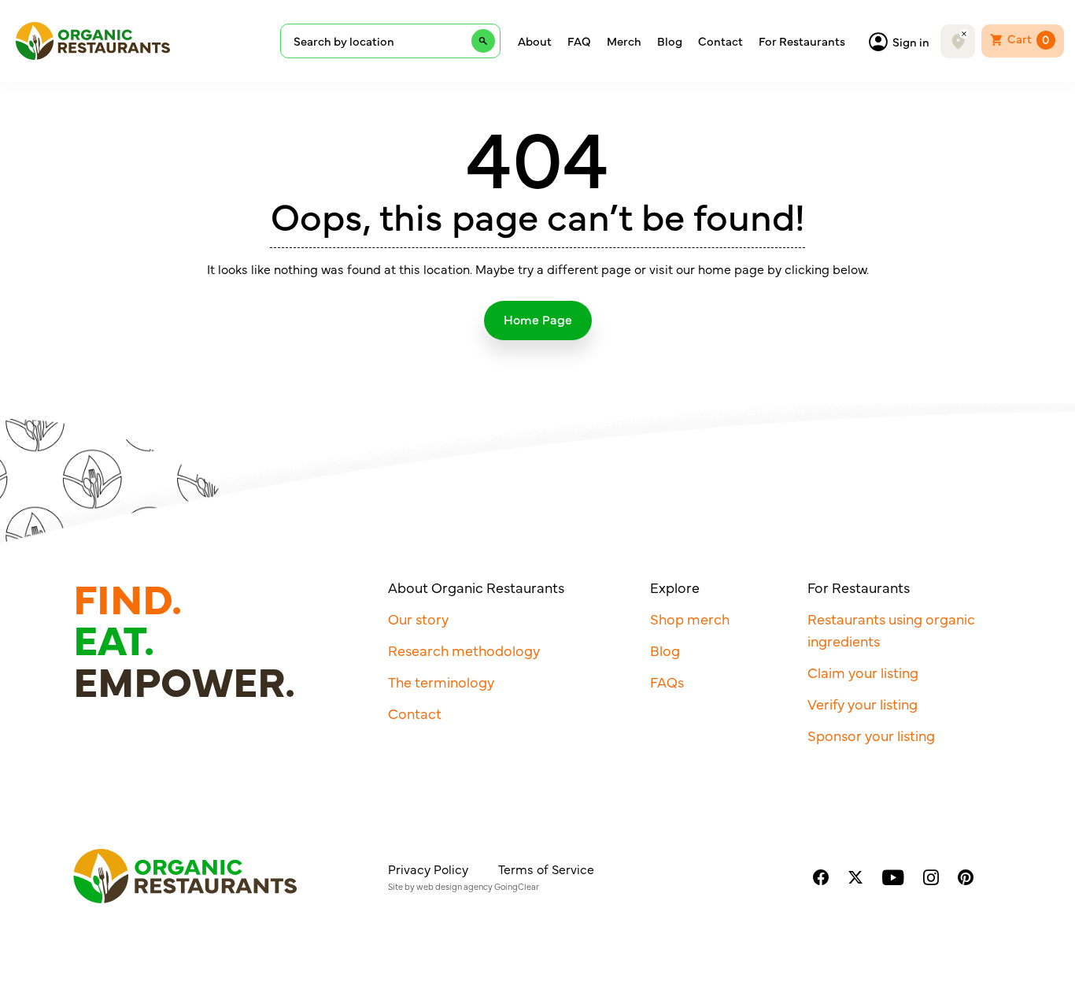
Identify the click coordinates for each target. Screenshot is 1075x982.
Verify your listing (862, 703)
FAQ (579, 41)
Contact (720, 41)
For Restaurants (802, 41)
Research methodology (464, 650)
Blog (669, 41)
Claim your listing (862, 672)
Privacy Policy (428, 868)
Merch (624, 41)
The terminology (441, 681)
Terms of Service (546, 868)
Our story (418, 618)
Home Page (538, 319)
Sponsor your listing (871, 735)
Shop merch (690, 618)
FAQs (667, 681)
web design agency (454, 886)
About (535, 41)
